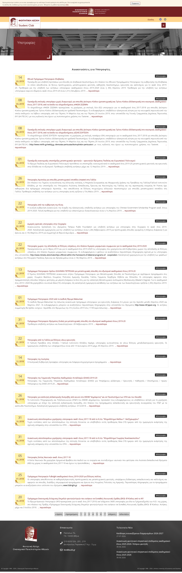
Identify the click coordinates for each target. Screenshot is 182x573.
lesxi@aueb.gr (69, 550)
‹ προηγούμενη (71, 514)
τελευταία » (124, 514)
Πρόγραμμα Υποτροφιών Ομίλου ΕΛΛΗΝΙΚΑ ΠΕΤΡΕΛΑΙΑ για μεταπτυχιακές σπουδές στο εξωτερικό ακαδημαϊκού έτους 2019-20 (81, 271)
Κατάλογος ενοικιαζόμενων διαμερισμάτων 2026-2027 (140, 533)
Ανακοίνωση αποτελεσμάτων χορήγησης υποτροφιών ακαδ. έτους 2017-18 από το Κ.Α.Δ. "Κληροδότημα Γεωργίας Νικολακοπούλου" (83, 438)
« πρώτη (58, 514)
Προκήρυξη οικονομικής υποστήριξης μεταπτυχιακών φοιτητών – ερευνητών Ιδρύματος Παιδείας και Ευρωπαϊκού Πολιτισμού (81, 160)
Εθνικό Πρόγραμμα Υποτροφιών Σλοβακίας (45, 79)
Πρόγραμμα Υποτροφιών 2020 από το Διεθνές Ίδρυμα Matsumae (55, 299)
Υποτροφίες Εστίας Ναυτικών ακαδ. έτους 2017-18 (49, 457)
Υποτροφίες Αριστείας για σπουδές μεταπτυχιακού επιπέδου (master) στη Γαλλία (61, 179)
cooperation (112, 255)
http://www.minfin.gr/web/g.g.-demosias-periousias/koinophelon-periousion (61, 144)
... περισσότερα (92, 91)
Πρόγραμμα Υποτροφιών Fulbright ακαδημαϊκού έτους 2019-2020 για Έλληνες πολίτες (64, 476)
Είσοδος (151, 19)
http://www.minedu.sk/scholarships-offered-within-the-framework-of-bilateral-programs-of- (68, 255)
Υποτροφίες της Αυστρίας (38, 359)
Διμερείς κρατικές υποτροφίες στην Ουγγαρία (46, 224)
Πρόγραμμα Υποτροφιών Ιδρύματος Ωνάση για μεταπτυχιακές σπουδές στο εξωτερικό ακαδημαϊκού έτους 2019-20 (76, 321)
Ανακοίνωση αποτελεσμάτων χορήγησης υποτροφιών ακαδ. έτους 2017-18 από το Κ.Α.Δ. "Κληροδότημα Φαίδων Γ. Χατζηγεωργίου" (83, 419)
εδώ (67, 5)
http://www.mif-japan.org (145, 305)
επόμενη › (112, 514)
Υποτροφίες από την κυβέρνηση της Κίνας (45, 204)
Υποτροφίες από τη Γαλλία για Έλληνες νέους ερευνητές (51, 340)
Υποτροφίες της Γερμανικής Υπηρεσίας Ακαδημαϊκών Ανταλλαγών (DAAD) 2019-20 (62, 378)
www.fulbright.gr (70, 485)
